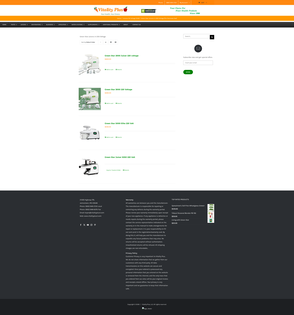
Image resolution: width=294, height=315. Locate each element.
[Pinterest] (95, 225)
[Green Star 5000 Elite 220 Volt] (90, 133)
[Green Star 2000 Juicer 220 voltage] (90, 65)
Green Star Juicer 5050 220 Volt (120, 157)
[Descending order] (105, 42)
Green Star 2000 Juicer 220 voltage (122, 56)
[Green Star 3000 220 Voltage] (90, 99)
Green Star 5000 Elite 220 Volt (119, 123)
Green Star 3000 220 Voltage (118, 89)
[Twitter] (84, 225)
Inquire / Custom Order (113, 170)
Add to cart (109, 69)
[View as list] (115, 42)
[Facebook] (81, 225)
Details (119, 69)
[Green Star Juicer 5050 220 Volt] (90, 167)
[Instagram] (91, 225)
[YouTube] (88, 225)
